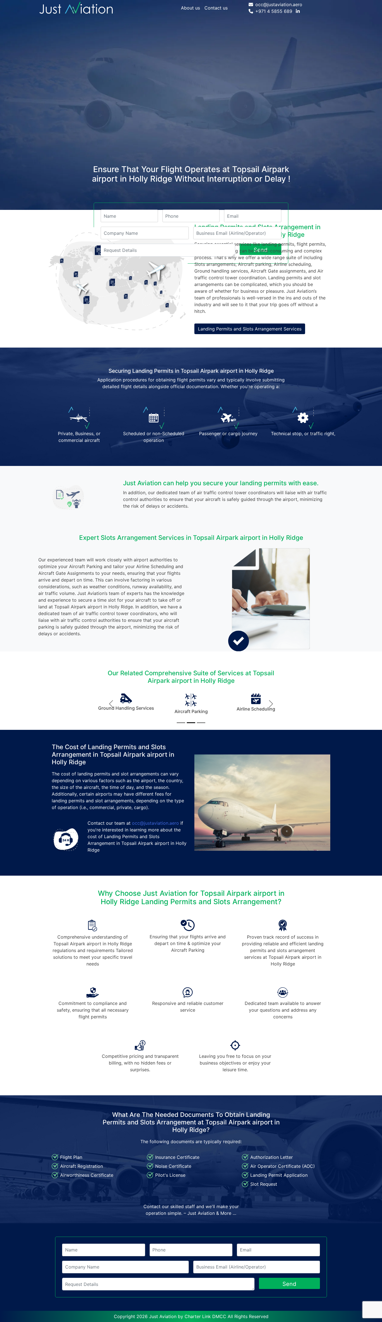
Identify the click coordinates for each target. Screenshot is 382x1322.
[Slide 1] (181, 722)
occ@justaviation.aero (278, 4)
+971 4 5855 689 (273, 11)
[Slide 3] (201, 722)
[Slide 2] (191, 722)
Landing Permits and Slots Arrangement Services (249, 329)
